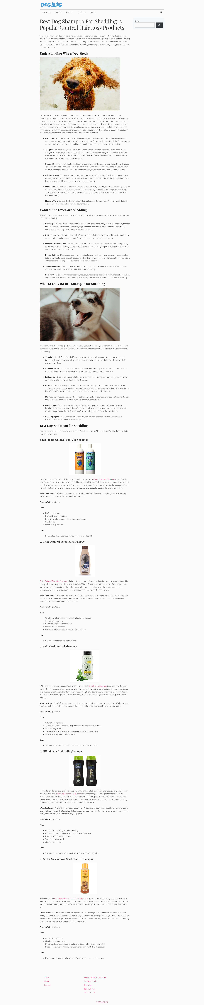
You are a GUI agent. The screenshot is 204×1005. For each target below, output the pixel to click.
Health (58, 12)
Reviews (69, 12)
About (46, 981)
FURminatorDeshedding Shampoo (67, 794)
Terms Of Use (89, 992)
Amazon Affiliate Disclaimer (95, 977)
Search (137, 21)
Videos (93, 12)
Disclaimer (88, 985)
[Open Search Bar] (161, 12)
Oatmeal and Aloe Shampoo (104, 479)
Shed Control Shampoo (98, 686)
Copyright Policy (90, 981)
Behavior (46, 12)
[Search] (159, 25)
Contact (47, 985)
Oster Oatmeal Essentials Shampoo (53, 581)
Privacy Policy (89, 989)
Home (46, 977)
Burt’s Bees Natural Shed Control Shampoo (71, 898)
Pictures (81, 12)
